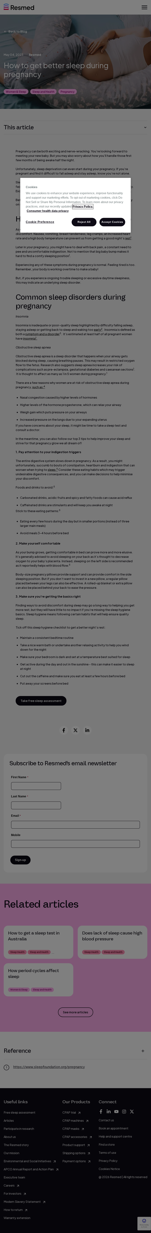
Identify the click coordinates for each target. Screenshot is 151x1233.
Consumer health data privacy (48, 210)
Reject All (84, 221)
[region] (75, 205)
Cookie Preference (40, 222)
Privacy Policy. (83, 206)
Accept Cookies (112, 221)
